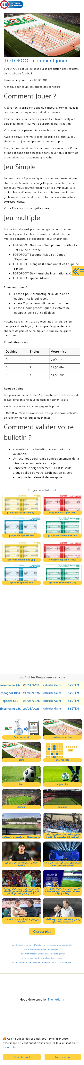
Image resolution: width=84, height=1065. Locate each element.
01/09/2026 (31, 685)
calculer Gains (52, 685)
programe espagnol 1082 (63, 513)
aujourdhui (63, 784)
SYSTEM (73, 685)
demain (21, 807)
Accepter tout (22, 1057)
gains (21, 760)
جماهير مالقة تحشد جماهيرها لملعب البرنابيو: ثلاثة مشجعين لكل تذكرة (62, 836)
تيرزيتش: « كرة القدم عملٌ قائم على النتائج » (21, 921)
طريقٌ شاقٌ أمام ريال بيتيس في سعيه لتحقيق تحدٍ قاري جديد (62, 864)
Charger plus (42, 931)
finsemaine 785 (10, 708)
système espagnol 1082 (62, 560)
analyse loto (63, 760)
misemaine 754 (10, 685)
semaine (62, 807)
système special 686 (21, 582)
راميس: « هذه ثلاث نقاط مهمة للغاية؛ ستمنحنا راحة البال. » (62, 921)
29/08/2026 (31, 693)
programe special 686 (21, 535)
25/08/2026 (31, 708)
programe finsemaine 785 (62, 535)
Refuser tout (63, 1057)
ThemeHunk (56, 999)
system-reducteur (63, 737)
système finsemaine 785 (62, 582)
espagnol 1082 (10, 693)
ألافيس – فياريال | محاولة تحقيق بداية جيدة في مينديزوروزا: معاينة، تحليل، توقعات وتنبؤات (62, 891)
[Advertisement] (42, 629)
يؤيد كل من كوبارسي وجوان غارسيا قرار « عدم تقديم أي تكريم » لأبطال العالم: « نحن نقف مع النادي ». (21, 891)
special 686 (10, 701)
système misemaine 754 (21, 560)
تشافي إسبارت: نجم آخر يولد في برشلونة (21, 864)
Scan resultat (21, 737)
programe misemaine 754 (21, 513)
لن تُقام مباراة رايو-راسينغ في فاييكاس (21, 837)
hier (21, 784)
